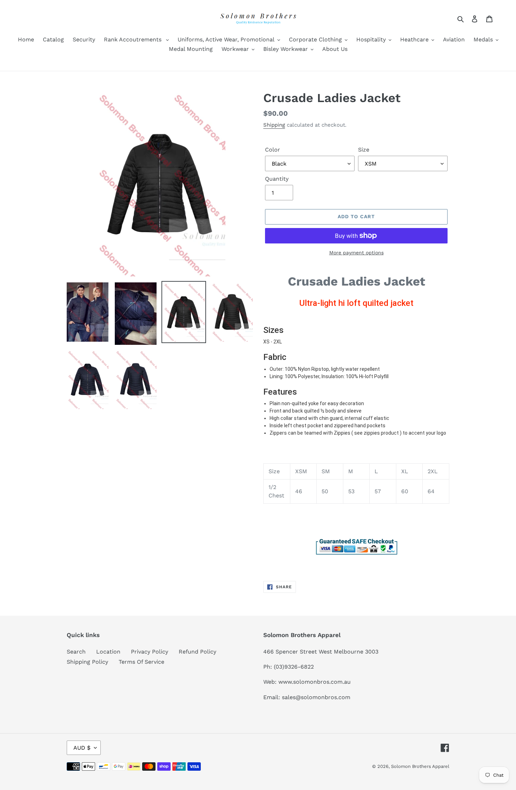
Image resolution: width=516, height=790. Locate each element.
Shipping (274, 125)
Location (108, 651)
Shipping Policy (87, 661)
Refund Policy (197, 651)
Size (363, 149)
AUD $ (82, 747)
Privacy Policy (149, 651)
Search (76, 651)
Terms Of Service (141, 661)
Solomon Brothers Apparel (420, 766)
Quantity (277, 178)
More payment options (356, 252)
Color (272, 149)
